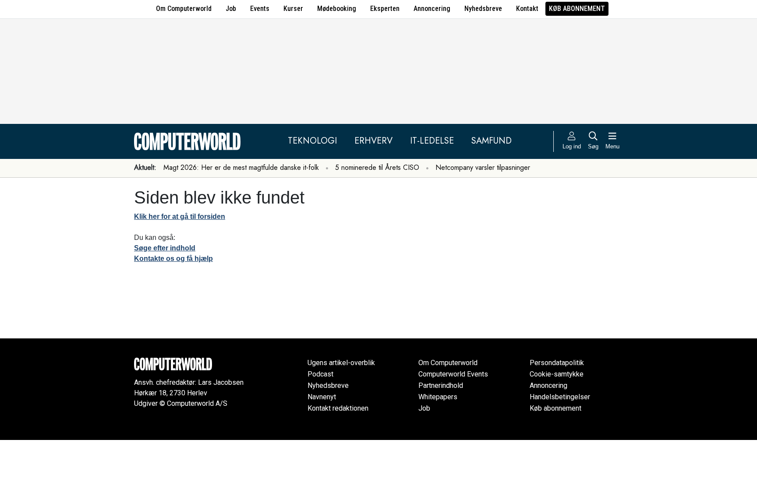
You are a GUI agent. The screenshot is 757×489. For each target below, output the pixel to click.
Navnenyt (322, 397)
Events (259, 8)
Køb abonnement (577, 8)
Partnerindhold (440, 385)
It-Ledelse (432, 140)
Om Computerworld (184, 8)
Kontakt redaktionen (338, 408)
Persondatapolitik (557, 363)
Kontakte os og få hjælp (173, 258)
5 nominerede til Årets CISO (377, 167)
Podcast (320, 374)
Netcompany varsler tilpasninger (482, 167)
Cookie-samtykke (557, 374)
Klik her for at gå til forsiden (179, 216)
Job (231, 8)
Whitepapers (437, 397)
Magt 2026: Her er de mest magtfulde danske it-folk (241, 167)
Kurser (293, 8)
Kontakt (527, 8)
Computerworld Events (453, 374)
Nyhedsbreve (483, 8)
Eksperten (385, 8)
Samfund (491, 140)
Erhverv (373, 140)
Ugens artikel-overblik (341, 363)
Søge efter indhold (164, 248)
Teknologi (312, 140)
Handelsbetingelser (560, 397)
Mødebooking (336, 8)
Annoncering (432, 8)
